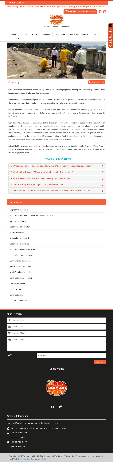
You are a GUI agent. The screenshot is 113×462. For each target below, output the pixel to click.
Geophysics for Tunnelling (19, 244)
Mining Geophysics (17, 233)
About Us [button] (23, 34)
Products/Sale (60, 34)
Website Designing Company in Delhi (29, 459)
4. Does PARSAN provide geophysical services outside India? (37, 185)
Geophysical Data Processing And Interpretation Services (31, 216)
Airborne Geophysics (17, 221)
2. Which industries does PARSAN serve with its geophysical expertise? (42, 172)
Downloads (73, 34)
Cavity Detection (16, 295)
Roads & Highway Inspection (21, 272)
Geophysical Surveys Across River (22, 250)
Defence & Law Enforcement (21, 301)
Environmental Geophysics (20, 261)
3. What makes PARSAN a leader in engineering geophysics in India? (41, 178)
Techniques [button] (46, 34)
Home (13, 34)
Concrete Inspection (17, 284)
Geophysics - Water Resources (21, 255)
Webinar (85, 34)
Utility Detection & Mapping (21, 278)
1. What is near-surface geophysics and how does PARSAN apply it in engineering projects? (51, 166)
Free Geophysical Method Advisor (82, 12)
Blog (94, 34)
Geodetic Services (16, 306)
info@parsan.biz (18, 447)
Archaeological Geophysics (20, 238)
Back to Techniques (96, 82)
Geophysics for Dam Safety (20, 227)
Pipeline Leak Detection (19, 289)
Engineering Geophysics (19, 210)
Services (34, 34)
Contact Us (15, 39)
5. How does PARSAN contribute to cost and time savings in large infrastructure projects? (50, 191)
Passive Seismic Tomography (20, 267)
